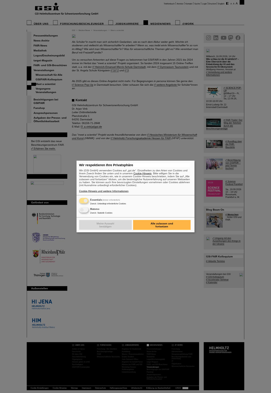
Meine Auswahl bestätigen (105, 225)
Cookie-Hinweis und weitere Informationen (103, 191)
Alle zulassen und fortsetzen (162, 225)
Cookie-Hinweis (142, 173)
